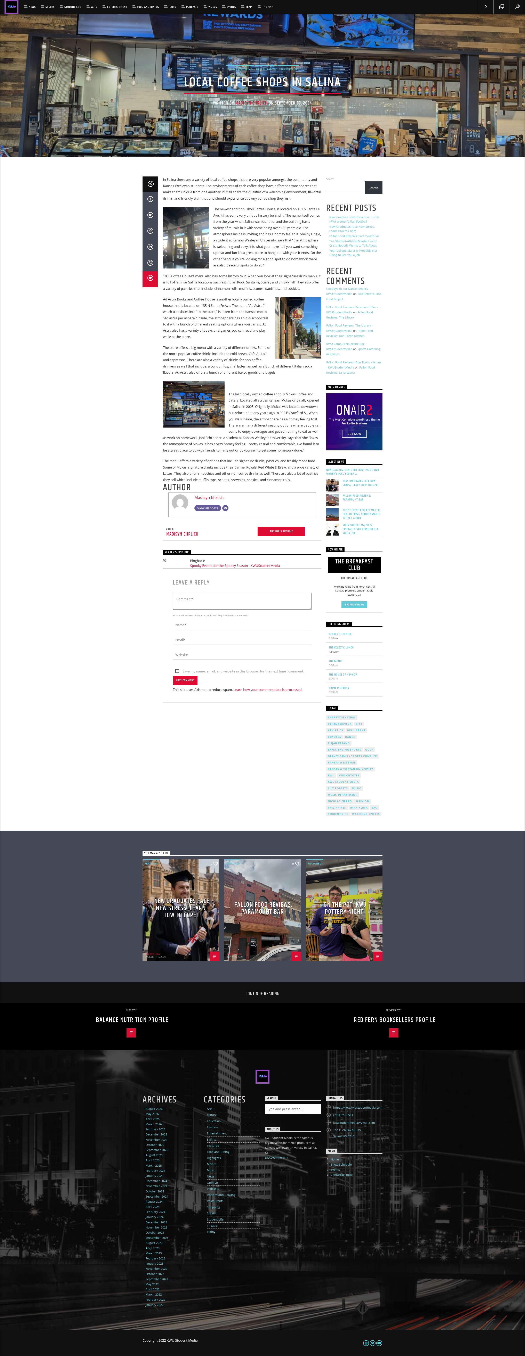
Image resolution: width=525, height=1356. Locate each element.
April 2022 (153, 1289)
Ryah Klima (359, 807)
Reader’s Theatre (340, 634)
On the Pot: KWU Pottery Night (345, 908)
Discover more (275, 1157)
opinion (362, 801)
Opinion (212, 1182)
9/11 (359, 724)
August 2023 (154, 1243)
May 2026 (152, 1114)
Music (211, 1170)
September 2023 (157, 1238)
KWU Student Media (343, 782)
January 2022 (154, 1305)
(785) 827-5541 (343, 1115)
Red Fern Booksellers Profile (395, 1020)
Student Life (72, 6)
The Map (267, 6)
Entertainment (117, 6)
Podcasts (192, 6)
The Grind (335, 661)
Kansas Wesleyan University (350, 769)
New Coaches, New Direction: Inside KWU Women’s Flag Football (352, 472)
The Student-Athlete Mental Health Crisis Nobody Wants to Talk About (362, 514)
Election (212, 1127)
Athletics (335, 730)
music (356, 788)
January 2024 (154, 1217)
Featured (151, 863)
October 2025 (155, 1145)
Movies (212, 1164)
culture (212, 1115)
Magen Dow (153, 954)
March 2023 (154, 1253)
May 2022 (152, 1284)
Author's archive (281, 531)
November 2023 (156, 1227)
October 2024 (155, 1191)
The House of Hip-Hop (343, 674)
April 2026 (153, 1119)
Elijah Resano (339, 743)
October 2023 (155, 1232)
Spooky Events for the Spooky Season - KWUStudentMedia (235, 565)
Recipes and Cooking (221, 1195)
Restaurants (265, 69)
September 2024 (157, 1196)
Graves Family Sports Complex (352, 756)
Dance (350, 737)
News (32, 6)
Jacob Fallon (234, 954)
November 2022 (156, 1269)
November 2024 (156, 1186)
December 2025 (156, 1134)
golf (369, 749)
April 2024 (153, 1207)
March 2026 (154, 1124)
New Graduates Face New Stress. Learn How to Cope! (361, 483)
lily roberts (338, 788)
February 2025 (155, 1171)
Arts (94, 6)
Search (330, 179)
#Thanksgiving (340, 724)
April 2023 (153, 1248)
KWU (331, 775)
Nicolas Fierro (340, 801)
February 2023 (155, 1258)
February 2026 (155, 1129)
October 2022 (155, 1274)
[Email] (225, 508)
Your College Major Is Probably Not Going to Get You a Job (360, 529)
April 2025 (153, 1160)
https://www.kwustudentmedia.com (357, 1107)
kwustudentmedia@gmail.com (354, 1123)
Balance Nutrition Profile (132, 1020)
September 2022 (157, 1279)
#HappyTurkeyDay (342, 717)
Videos (212, 6)
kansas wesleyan (341, 762)
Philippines (337, 807)
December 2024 (156, 1181)
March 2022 (154, 1294)
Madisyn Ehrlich (251, 103)
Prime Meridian (339, 688)
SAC (374, 807)
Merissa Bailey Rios (320, 954)
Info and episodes (354, 605)
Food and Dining (148, 6)
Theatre (212, 1225)
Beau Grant (356, 730)
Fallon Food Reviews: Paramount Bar (354, 236)
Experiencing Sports (344, 749)
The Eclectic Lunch (341, 647)
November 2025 (156, 1140)
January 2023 (154, 1263)
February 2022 (155, 1299)
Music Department (342, 794)
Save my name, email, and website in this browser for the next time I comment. (243, 671)
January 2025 (154, 1176)
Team (249, 6)
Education (214, 1121)
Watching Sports (366, 814)
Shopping (213, 1207)
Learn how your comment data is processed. (268, 689)
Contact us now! (342, 1175)
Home (335, 1159)
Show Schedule (341, 1164)
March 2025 (154, 1165)
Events (231, 6)
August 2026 (154, 1109)
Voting (211, 1232)
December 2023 (156, 1222)
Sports (50, 6)
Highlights (214, 1158)
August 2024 (154, 1202)
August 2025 (154, 1155)
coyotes (334, 737)
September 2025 (157, 1150)
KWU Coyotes (349, 775)
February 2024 (155, 1212)
